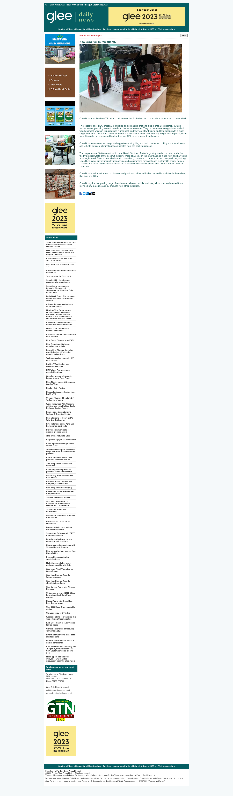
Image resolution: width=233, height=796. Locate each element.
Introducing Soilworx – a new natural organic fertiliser (59, 540)
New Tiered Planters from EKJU (60, 340)
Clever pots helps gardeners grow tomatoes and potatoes (59, 323)
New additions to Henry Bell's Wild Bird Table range (59, 419)
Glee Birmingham (77, 775)
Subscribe (80, 29)
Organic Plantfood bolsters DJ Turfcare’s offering (60, 399)
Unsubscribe (94, 29)
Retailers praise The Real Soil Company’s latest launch (59, 483)
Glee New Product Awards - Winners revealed (58, 576)
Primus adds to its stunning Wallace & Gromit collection (58, 413)
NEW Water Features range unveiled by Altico (58, 371)
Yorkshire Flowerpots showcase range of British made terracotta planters (60, 452)
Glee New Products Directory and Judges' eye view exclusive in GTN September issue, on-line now (61, 650)
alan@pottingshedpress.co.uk (58, 678)
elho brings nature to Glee (58, 436)
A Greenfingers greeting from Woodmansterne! (59, 305)
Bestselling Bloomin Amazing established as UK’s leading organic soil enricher (59, 352)
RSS (152, 29)
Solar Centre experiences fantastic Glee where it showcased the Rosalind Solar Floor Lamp (60, 289)
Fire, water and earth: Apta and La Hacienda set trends (60, 425)
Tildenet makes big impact (58, 497)
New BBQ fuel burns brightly (59, 487)
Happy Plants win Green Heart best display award (59, 602)
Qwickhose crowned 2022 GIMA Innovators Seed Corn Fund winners (60, 595)
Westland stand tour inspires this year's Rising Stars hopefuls (61, 618)
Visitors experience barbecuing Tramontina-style (60, 630)
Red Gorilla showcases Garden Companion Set (60, 492)
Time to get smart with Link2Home (56, 510)
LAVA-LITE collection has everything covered (57, 365)
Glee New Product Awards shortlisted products (58, 582)
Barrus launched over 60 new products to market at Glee (59, 459)
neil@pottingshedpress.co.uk (58, 690)
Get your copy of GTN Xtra (58, 613)
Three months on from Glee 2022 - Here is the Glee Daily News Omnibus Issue (61, 244)
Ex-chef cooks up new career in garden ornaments (60, 642)
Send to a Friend (65, 29)
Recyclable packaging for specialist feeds (57, 558)
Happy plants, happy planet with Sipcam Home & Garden (60, 546)
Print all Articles (140, 29)
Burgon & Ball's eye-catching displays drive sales (59, 528)
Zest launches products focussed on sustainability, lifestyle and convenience (58, 503)
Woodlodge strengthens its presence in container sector (59, 471)
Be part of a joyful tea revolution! (61, 440)
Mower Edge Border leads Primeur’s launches (57, 329)
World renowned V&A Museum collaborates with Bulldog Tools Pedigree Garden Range (60, 406)
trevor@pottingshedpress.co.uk (59, 693)
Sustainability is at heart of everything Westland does (58, 281)
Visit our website (165, 29)
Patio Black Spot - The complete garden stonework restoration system (60, 298)
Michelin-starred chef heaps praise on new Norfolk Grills (58, 564)
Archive (106, 29)
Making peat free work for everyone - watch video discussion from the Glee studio (60, 659)
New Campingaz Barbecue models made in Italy (58, 345)
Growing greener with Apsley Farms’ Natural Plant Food (59, 377)
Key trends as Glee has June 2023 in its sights (59, 259)
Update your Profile (121, 29)
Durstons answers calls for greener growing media (58, 431)
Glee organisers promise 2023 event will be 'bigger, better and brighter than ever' (60, 252)
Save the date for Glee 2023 (58, 276)
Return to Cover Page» (90, 35)
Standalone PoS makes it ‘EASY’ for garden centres (60, 534)
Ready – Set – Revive (55, 388)
